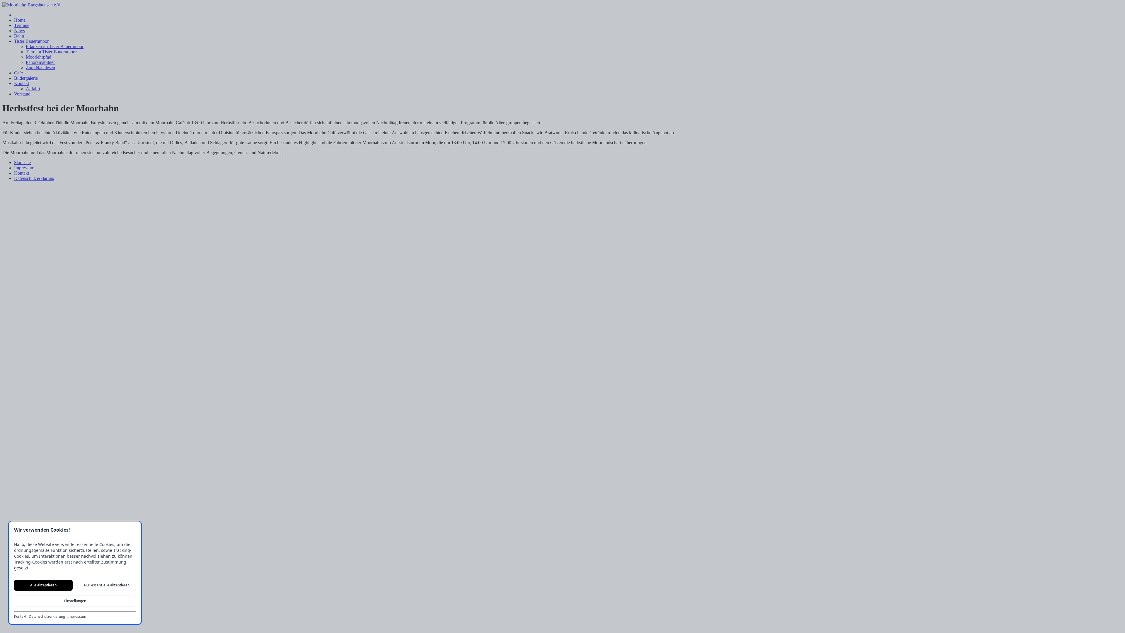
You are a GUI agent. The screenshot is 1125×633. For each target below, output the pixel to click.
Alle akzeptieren (43, 585)
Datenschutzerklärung (47, 616)
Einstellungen (75, 600)
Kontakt (20, 616)
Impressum (76, 616)
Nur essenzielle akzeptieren (106, 585)
